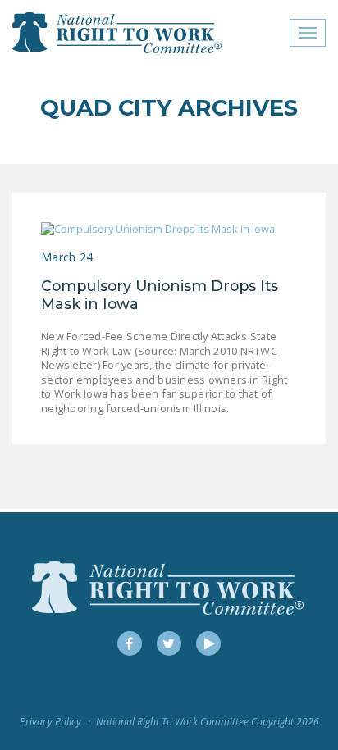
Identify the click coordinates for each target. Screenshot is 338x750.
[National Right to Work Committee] (117, 32)
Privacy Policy (50, 722)
